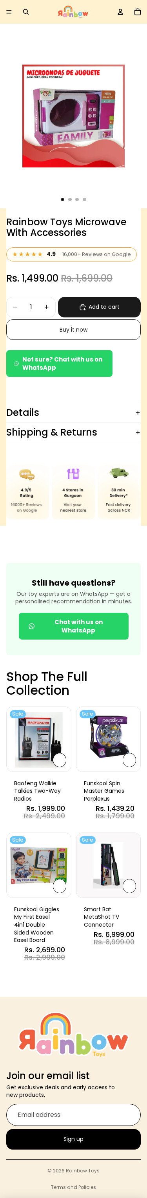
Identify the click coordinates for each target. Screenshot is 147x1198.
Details (22, 412)
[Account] (120, 11)
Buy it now (73, 330)
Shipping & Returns (51, 432)
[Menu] (9, 12)
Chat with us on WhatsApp (78, 626)
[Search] (25, 11)
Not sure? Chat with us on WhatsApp (62, 363)
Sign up (73, 1139)
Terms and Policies (73, 1187)
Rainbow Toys (83, 1170)
